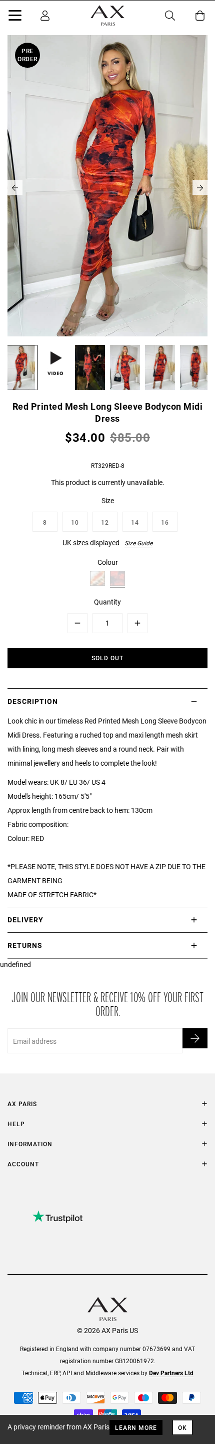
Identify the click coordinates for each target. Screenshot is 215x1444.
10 (75, 522)
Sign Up (195, 1038)
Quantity (107, 602)
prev (15, 187)
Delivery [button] (26, 919)
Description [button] (33, 701)
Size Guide (138, 543)
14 (135, 522)
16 (165, 522)
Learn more (136, 1427)
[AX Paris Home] (107, 16)
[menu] (15, 17)
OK (182, 1427)
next (200, 187)
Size (108, 500)
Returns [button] (25, 945)
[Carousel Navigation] (108, 187)
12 (105, 522)
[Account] (45, 16)
